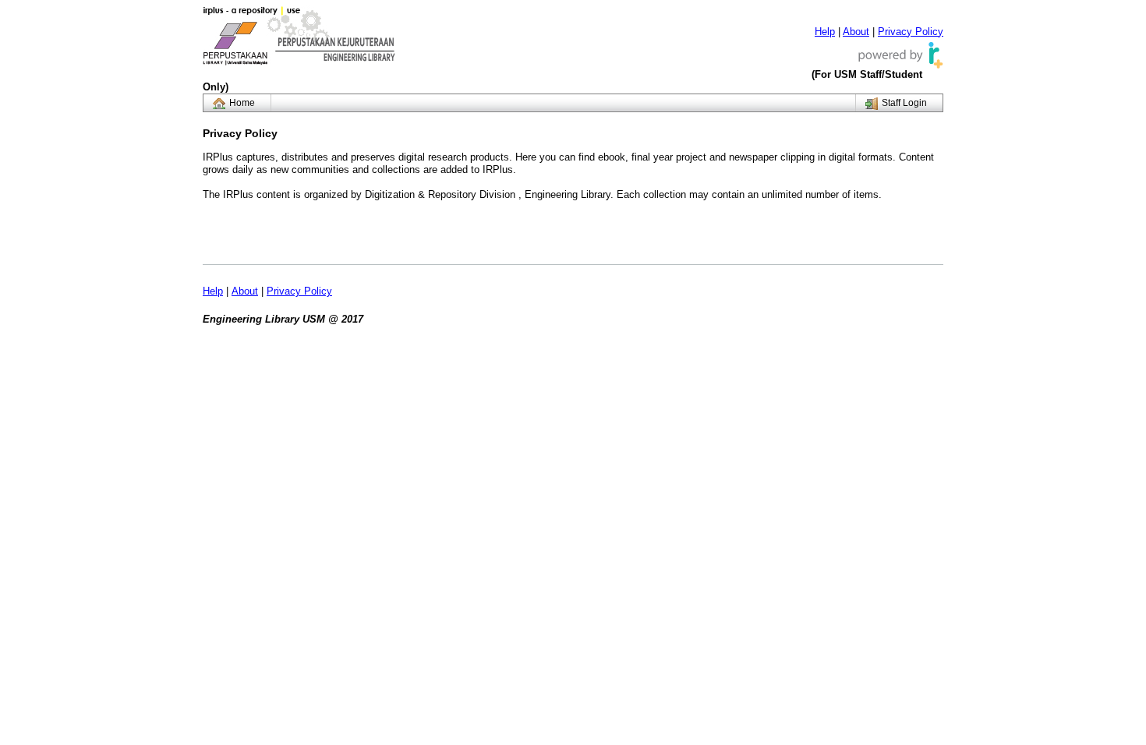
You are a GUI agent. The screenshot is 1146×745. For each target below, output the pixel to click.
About (856, 31)
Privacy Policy (910, 31)
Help (825, 31)
